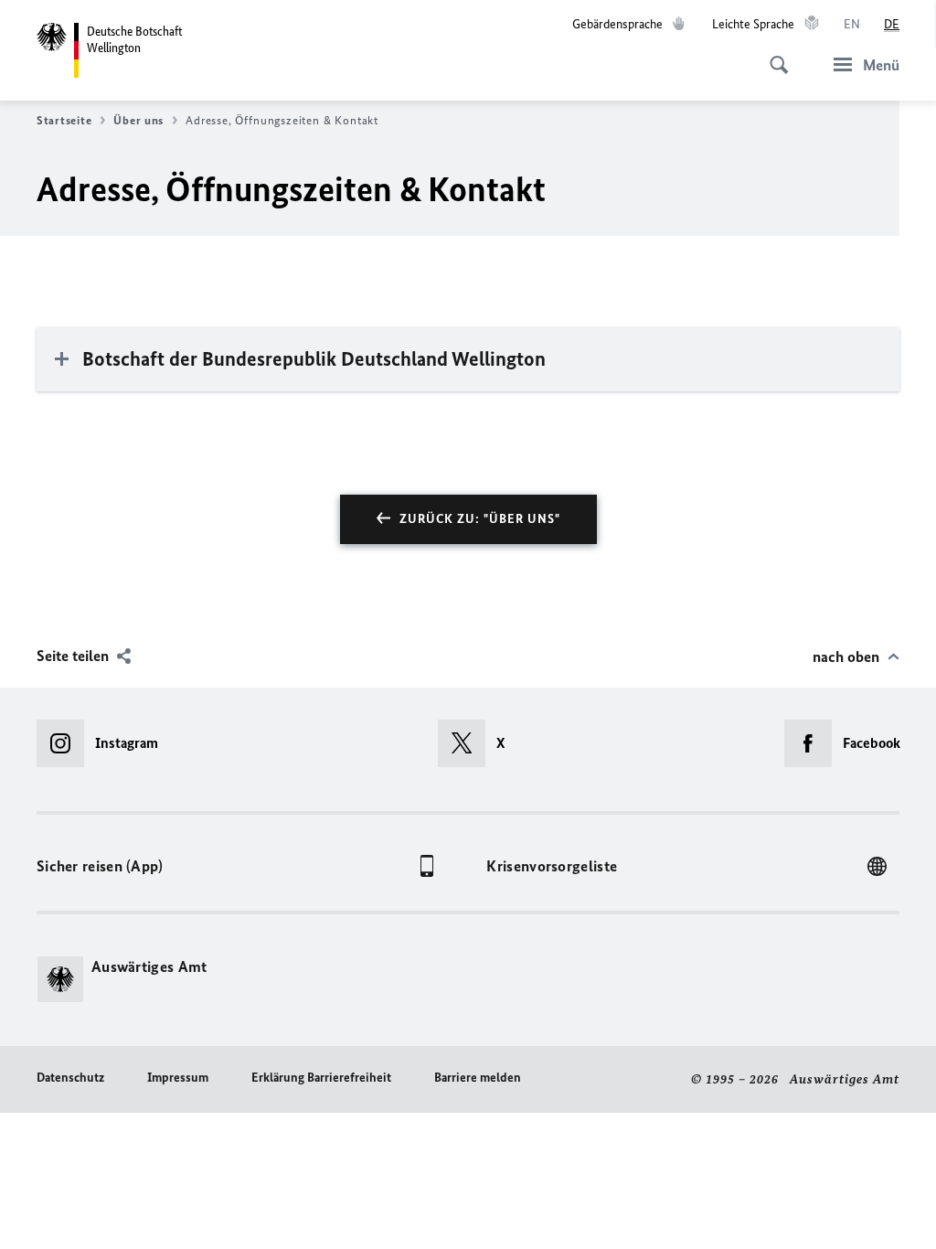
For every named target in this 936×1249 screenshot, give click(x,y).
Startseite (64, 120)
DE (891, 24)
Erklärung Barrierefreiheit (321, 1077)
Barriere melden (477, 1077)
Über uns (138, 120)
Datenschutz (70, 1077)
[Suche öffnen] (773, 55)
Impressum (177, 1077)
